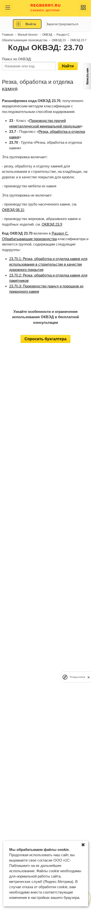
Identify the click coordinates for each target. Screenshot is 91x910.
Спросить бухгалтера (45, 339)
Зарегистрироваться (62, 24)
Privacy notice (77, 677)
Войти (30, 24)
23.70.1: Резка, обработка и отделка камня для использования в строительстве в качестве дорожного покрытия (48, 264)
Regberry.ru (45, 7)
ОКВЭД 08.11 (13, 210)
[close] (89, 677)
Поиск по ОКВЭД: (17, 59)
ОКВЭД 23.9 (52, 224)
